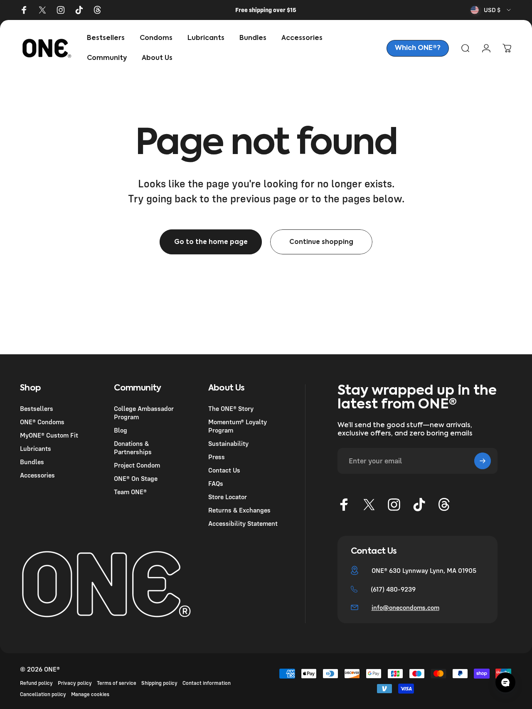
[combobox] (491, 10)
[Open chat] (505, 682)
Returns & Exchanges (239, 510)
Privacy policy (75, 683)
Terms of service (116, 683)
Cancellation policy (43, 694)
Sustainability (228, 444)
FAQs (215, 484)
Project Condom (137, 465)
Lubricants (35, 449)
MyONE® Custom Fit (49, 435)
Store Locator (227, 497)
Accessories (37, 475)
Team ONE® (130, 492)
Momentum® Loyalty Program (237, 426)
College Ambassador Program (144, 412)
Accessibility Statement (243, 524)
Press (216, 457)
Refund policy (36, 683)
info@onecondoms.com (405, 607)
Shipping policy (159, 683)
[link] (418, 48)
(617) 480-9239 (393, 589)
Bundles (32, 462)
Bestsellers (36, 408)
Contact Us (224, 470)
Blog (120, 430)
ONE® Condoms (42, 422)
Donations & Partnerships (133, 448)
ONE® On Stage (136, 479)
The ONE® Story (231, 408)
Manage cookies (90, 694)
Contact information (206, 683)
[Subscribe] (482, 461)
